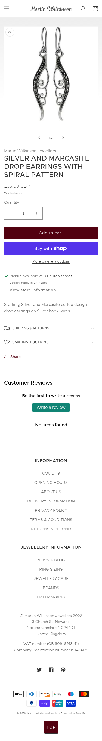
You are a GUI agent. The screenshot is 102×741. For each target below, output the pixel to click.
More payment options (51, 261)
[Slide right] (63, 138)
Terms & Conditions (51, 519)
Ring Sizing (51, 569)
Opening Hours (51, 482)
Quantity (11, 202)
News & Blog (51, 560)
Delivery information (51, 501)
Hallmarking (51, 597)
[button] (7, 9)
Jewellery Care (51, 578)
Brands (51, 587)
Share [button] (15, 356)
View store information (33, 289)
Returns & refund (51, 528)
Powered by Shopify (73, 713)
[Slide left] (39, 138)
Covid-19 (51, 473)
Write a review (51, 407)
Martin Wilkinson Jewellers (43, 713)
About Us (51, 491)
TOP (51, 727)
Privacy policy (51, 510)
